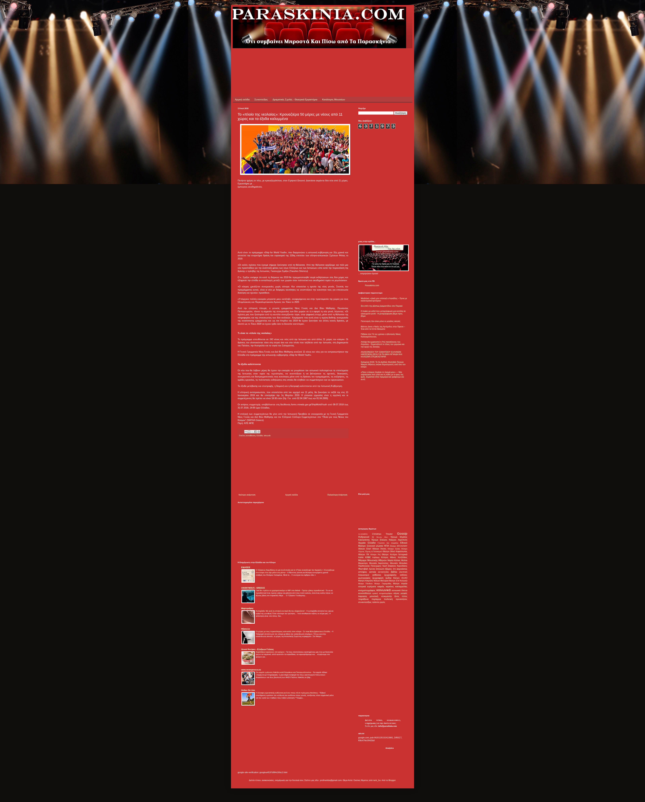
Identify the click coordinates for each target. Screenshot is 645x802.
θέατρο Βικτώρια (381, 581)
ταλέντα (375, 602)
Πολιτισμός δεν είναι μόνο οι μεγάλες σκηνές (380, 321)
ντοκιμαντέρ (386, 596)
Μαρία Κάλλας (394, 560)
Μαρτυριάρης (247, 608)
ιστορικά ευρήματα (367, 586)
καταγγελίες (401, 586)
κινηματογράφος (366, 590)
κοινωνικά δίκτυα (399, 590)
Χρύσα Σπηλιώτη (376, 569)
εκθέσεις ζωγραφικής (384, 574)
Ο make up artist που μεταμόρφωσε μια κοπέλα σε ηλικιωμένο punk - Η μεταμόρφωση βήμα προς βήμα (383, 313)
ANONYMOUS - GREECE (253, 588)
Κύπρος (384, 557)
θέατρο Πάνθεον (365, 584)
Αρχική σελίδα (242, 99)
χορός (382, 602)
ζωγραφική (377, 578)
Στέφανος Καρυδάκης (397, 566)
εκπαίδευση (250, 436)
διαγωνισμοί (363, 575)
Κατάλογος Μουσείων (333, 99)
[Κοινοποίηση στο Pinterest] (258, 431)
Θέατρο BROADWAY (398, 546)
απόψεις (362, 571)
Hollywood (363, 537)
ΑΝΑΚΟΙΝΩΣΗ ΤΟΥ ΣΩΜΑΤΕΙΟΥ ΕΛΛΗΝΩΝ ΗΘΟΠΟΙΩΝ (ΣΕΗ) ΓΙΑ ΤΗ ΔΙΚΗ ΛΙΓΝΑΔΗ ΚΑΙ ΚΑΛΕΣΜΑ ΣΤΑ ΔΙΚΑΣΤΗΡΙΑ (381, 354)
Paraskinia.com (372, 285)
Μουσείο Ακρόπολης (379, 563)
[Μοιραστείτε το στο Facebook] (255, 431)
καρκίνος (390, 586)
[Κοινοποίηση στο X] (252, 431)
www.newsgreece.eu (251, 670)
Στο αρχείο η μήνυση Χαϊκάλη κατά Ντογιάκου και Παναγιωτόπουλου (284, 672)
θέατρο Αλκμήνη (365, 581)
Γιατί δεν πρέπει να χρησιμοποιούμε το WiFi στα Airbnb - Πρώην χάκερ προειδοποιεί (290, 590)
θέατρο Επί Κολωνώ (398, 581)
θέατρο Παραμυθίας (382, 584)
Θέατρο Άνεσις (379, 549)
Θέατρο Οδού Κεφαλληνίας (395, 551)
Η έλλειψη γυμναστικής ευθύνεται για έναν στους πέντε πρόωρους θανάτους (287, 693)
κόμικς (396, 593)
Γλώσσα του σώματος (388, 543)
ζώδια (388, 578)
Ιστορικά (402, 554)
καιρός (380, 586)
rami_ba (377, 780)
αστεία (372, 571)
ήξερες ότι (390, 568)
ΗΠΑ (386, 545)
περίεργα (376, 599)
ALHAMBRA (363, 534)
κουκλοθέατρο (364, 593)
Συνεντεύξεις (261, 99)
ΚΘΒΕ (368, 557)
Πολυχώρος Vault (379, 566)
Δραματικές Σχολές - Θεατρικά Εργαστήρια (295, 99)
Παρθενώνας (364, 566)
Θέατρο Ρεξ (375, 554)
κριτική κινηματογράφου (382, 593)
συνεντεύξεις (365, 602)
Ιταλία (360, 557)
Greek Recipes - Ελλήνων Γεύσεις (257, 649)
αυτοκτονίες (383, 572)
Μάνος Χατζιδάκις (398, 557)
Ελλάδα (259, 436)
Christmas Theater (382, 534)
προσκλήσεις (401, 599)
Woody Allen (382, 537)
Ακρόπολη (402, 540)
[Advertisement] (299, 55)
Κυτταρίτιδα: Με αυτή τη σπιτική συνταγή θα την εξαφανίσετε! (280, 611)
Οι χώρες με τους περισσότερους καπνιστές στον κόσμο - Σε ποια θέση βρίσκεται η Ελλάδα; (293, 631)
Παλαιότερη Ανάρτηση (337, 495)
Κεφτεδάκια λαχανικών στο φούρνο (270, 652)
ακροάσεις (402, 568)
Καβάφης (376, 557)
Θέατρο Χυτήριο (389, 554)
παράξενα (363, 599)
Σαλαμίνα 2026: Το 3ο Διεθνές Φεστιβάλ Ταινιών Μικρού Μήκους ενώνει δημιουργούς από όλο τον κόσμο (383, 364)
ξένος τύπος (400, 596)
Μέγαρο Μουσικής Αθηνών (372, 560)
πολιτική (388, 599)
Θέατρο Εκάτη (394, 549)
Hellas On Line (248, 690)
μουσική (374, 596)
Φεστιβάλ (363, 568)
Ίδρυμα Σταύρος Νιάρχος (383, 540)
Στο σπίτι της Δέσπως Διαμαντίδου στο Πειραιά (381, 306)
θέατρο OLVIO (400, 578)
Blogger (392, 780)
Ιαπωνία (267, 436)
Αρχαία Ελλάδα (367, 542)
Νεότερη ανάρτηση (247, 495)
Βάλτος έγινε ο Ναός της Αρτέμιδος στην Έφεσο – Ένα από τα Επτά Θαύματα (383, 327)
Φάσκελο (245, 629)
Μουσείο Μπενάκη (398, 563)
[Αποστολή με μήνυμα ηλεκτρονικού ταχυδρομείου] (246, 431)
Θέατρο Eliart (364, 549)
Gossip (402, 533)
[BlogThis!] (249, 431)
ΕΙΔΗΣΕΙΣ (245, 567)
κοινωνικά (383, 590)
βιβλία (394, 571)
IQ (373, 537)
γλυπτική (403, 572)
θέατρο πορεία (400, 583)
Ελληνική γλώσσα (375, 546)
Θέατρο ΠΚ (363, 554)
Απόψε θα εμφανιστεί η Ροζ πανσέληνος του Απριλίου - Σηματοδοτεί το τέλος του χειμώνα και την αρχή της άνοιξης (382, 344)
